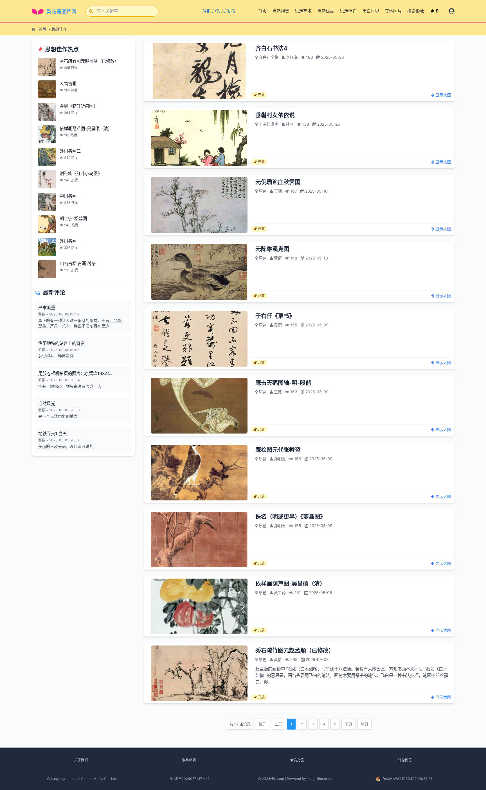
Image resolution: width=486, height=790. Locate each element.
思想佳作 (348, 11)
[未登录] (451, 11)
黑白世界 (370, 11)
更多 (434, 11)
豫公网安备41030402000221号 (407, 779)
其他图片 (393, 11)
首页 (262, 11)
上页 (278, 724)
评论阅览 (405, 760)
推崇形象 (415, 11)
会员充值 (297, 760)
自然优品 (325, 11)
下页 (348, 724)
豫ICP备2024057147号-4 (189, 779)
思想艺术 (303, 11)
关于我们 (81, 760)
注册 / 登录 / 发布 (218, 11)
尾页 (364, 724)
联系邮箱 (189, 760)
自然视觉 (280, 11)
